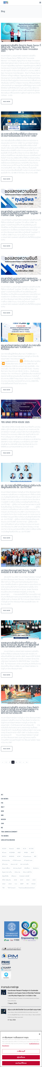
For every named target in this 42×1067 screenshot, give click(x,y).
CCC (16, 884)
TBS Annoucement (9, 832)
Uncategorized (8, 840)
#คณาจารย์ (14, 864)
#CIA (24, 848)
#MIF (32, 852)
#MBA (26, 852)
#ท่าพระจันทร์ (17, 868)
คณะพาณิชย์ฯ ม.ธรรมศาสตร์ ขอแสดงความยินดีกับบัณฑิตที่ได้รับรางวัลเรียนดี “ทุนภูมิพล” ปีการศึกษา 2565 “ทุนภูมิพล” (21, 280)
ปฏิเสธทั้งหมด (21, 1057)
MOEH (3, 819)
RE (2, 827)
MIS (2, 811)
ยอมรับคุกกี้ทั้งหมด (21, 1063)
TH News (5, 836)
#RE (35, 856)
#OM (18, 856)
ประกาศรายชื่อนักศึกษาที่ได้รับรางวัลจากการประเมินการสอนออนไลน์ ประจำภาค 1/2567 (19, 135)
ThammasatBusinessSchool (26, 888)
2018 (15, 880)
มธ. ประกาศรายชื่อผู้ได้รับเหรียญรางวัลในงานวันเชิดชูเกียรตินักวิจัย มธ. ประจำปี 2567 (21, 486)
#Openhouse (27, 856)
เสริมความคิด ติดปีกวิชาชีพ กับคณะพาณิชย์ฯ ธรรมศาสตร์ (24, 1009)
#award (11, 848)
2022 (3, 884)
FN (2, 803)
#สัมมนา (14, 876)
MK (2, 815)
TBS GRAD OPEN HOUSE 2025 (15, 422)
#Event (4, 852)
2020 (27, 880)
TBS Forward (11, 888)
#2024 (4, 848)
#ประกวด (17, 872)
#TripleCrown (28, 860)
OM (2, 823)
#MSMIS (11, 856)
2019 (21, 880)
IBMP (22, 884)
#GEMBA (12, 852)
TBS (3, 888)
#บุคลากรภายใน (7, 872)
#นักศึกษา (27, 868)
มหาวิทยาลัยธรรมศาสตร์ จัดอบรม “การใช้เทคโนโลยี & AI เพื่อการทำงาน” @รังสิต (18, 571)
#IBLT (19, 852)
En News (4, 799)
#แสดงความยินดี (24, 876)
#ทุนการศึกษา (6, 868)
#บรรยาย (36, 868)
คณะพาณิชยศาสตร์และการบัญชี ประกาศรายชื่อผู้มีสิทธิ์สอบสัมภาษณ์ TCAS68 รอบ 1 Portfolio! (21, 347)
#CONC (31, 848)
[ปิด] (39, 1034)
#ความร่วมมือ (24, 864)
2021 (34, 880)
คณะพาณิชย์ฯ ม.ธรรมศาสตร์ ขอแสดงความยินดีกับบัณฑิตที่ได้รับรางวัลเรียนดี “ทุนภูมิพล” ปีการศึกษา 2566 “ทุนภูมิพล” (21, 213)
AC (2, 794)
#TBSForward (17, 860)
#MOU (4, 856)
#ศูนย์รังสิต (5, 876)
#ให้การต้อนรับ (6, 880)
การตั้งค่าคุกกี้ (21, 1051)
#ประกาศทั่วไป (27, 872)
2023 (10, 884)
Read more (6, 102)
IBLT (2, 807)
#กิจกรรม (5, 864)
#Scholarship (6, 860)
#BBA (18, 848)
